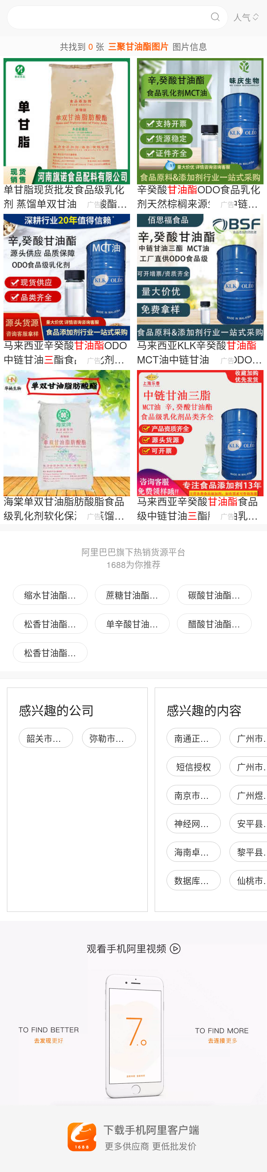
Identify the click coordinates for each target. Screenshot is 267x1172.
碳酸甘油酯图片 (218, 595)
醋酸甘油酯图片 (218, 624)
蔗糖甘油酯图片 (136, 595)
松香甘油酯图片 (54, 624)
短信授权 (193, 767)
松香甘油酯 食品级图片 (56, 653)
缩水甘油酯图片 (54, 595)
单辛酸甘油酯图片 (138, 624)
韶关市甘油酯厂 (56, 738)
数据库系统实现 (204, 880)
